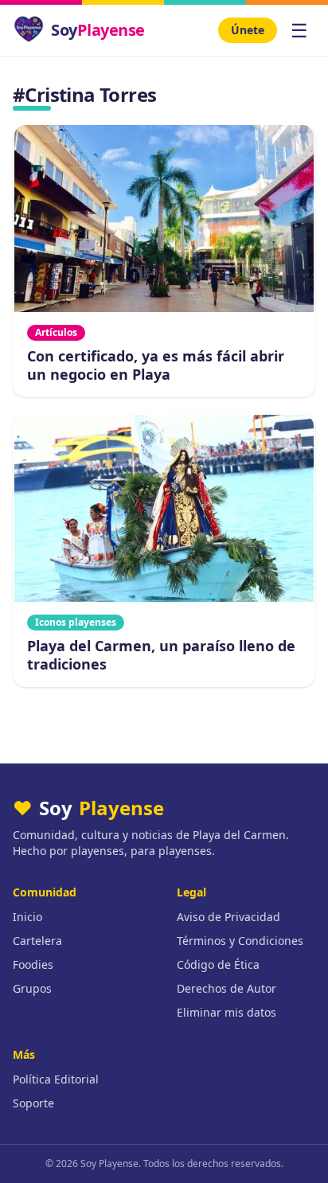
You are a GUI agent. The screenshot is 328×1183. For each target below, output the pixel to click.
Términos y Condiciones (240, 940)
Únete (247, 29)
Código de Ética (218, 964)
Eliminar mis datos (226, 1012)
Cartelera (37, 940)
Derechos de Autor (226, 988)
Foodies (33, 964)
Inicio (27, 916)
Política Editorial (56, 1079)
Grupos (32, 988)
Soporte (33, 1103)
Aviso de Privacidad (228, 916)
